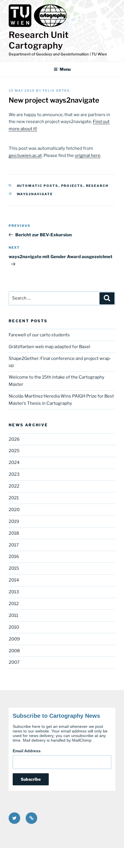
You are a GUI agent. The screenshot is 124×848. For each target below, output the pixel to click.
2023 (14, 474)
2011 (13, 615)
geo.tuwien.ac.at (25, 155)
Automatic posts (38, 186)
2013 (14, 591)
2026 (14, 439)
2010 (14, 627)
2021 (14, 497)
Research (97, 186)
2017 (14, 545)
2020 (14, 509)
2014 (14, 580)
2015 (14, 568)
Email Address (27, 751)
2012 (14, 603)
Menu (65, 69)
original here (87, 155)
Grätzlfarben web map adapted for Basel (49, 346)
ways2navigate (35, 194)
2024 (14, 462)
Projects (72, 186)
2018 (14, 533)
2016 (14, 556)
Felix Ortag (56, 91)
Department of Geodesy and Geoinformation (49, 54)
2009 (14, 639)
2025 (14, 450)
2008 (14, 650)
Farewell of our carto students (39, 334)
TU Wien (99, 54)
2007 (14, 662)
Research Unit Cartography (39, 40)
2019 (14, 521)
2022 (14, 486)
